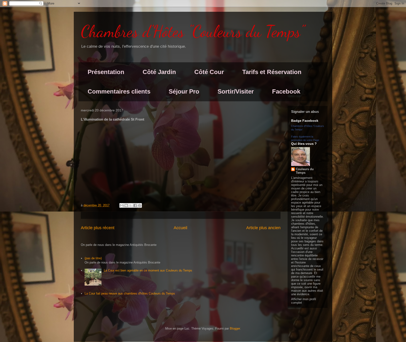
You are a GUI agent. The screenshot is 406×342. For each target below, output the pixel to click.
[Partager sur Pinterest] (139, 205)
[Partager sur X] (130, 205)
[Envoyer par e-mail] (121, 205)
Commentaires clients (119, 91)
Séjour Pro (184, 91)
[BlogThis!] (126, 205)
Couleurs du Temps (305, 170)
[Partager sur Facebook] (135, 205)
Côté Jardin (159, 71)
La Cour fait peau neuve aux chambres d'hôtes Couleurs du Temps (130, 293)
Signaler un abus (305, 112)
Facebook (286, 91)
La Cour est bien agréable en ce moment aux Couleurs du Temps (148, 270)
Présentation (106, 71)
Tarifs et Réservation (271, 71)
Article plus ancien (263, 227)
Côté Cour (209, 71)
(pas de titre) (93, 258)
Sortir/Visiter (236, 91)
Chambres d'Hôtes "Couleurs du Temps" (192, 31)
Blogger (235, 328)
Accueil (180, 227)
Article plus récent (97, 227)
